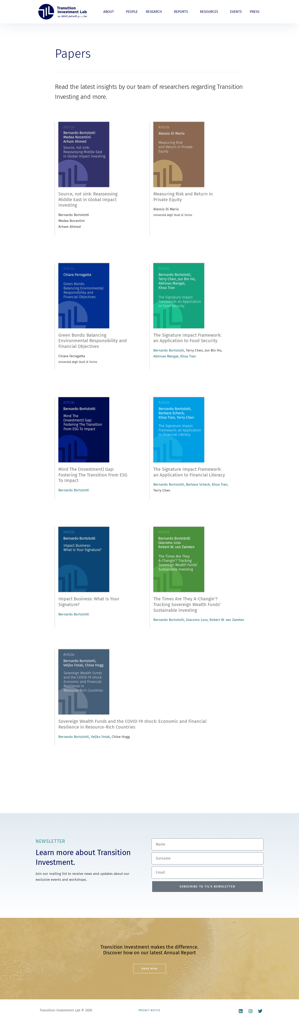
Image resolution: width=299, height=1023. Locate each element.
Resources (209, 12)
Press (254, 12)
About (108, 12)
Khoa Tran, (220, 484)
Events (236, 12)
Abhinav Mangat (165, 356)
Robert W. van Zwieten (227, 620)
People (132, 12)
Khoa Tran (188, 356)
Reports (181, 12)
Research (154, 12)
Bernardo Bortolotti (168, 350)
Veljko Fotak (100, 737)
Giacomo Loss (197, 620)
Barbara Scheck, (198, 484)
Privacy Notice (149, 1010)
